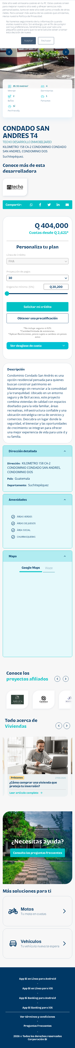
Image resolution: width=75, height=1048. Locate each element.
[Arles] (13, 699)
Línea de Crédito (16, 254)
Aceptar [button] (28, 40)
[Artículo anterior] (59, 725)
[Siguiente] (66, 52)
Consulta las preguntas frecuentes (37, 853)
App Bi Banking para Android (37, 997)
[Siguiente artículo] (67, 725)
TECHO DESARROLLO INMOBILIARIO (27, 142)
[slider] (7, 293)
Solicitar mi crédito (38, 307)
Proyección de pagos (18, 271)
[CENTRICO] (40, 699)
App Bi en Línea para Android (37, 978)
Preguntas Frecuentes (38, 1025)
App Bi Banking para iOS (37, 1007)
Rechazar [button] (46, 40)
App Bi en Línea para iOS (37, 988)
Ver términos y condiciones (37, 1016)
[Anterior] (9, 52)
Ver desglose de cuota (26, 346)
